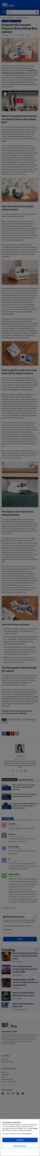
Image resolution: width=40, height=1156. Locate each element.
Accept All (20, 1140)
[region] (20, 1137)
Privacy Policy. (26, 1133)
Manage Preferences (20, 1146)
